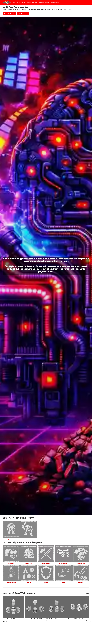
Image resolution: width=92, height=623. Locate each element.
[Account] (84, 2)
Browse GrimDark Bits (9, 13)
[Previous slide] (5, 606)
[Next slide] (22, 606)
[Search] (82, 2)
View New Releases (23, 13)
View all (87, 593)
